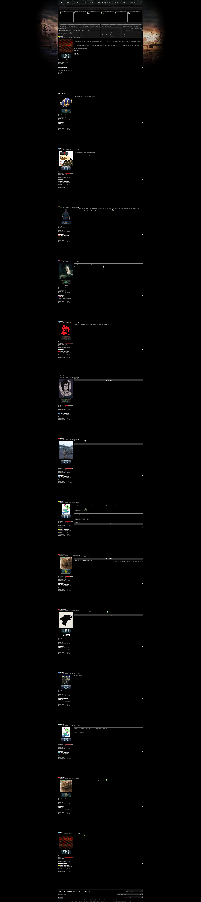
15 (65, 642)
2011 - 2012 (76, 52)
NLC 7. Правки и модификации (68, 36)
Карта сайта (109, 901)
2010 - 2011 (76, 50)
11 (79, 610)
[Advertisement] (108, 82)
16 (65, 408)
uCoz (130, 901)
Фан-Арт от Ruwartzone (87, 34)
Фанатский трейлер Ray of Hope (89, 36)
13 (65, 345)
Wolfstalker (76, 780)
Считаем (63, 30)
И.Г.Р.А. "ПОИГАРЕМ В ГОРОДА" (68, 28)
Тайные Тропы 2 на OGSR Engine (68, 26)
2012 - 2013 (76, 53)
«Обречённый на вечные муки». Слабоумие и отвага (93, 32)
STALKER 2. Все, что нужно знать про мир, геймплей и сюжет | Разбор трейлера (100, 26)
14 (79, 778)
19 (65, 63)
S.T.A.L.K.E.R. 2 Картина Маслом (89, 28)
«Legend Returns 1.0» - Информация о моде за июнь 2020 (135, 34)
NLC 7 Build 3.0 (105, 28)
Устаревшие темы (70, 891)
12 (65, 471)
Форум (59, 30)
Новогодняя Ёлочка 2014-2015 (83, 891)
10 (65, 176)
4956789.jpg (84, 560)
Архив (63, 891)
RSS (122, 901)
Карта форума (116, 901)
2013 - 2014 (76, 54)
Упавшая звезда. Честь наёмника (109, 30)
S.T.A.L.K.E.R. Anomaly (66, 32)
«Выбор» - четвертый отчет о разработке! (132, 28)
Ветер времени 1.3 (106, 26)
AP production (107, 900)
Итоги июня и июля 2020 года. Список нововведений (93, 30)
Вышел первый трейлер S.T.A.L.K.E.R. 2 (131, 26)
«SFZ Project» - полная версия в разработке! (132, 30)
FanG (102, 900)
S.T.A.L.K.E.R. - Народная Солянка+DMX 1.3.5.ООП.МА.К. (115, 32)
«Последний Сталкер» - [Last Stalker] (110, 36)
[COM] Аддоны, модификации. (109, 34)
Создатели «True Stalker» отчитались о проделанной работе (136, 36)
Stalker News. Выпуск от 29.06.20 (129, 32)
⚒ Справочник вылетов (66, 34)
